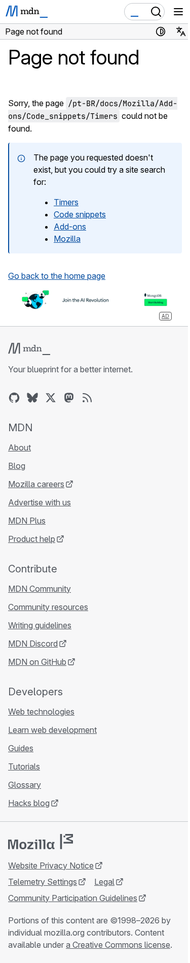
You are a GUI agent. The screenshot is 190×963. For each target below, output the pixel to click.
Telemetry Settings (42, 882)
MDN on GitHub (37, 662)
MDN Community (39, 589)
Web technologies (41, 712)
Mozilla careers (36, 484)
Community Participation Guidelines (72, 898)
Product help (31, 539)
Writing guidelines (39, 625)
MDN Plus (27, 521)
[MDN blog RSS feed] (87, 398)
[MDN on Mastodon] (69, 398)
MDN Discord (33, 643)
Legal (104, 882)
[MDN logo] (29, 349)
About (19, 447)
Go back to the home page (56, 276)
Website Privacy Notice (51, 865)
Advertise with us (39, 502)
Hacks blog (29, 803)
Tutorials (24, 766)
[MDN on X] (51, 398)
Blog (16, 466)
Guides (20, 748)
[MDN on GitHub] (14, 398)
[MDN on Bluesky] (32, 398)
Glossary (24, 785)
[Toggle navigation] (178, 11)
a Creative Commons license (118, 945)
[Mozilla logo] (40, 841)
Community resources (48, 607)
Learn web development (52, 730)
